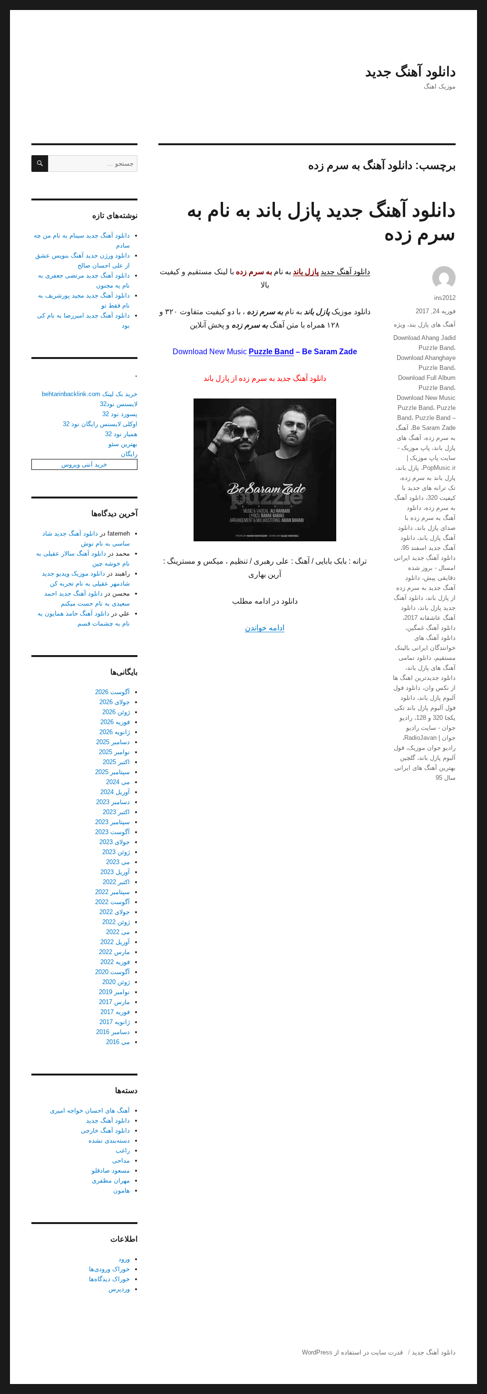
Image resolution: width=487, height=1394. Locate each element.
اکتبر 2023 (116, 812)
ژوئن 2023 (116, 852)
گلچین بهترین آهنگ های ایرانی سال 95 (425, 767)
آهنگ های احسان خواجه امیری (90, 1110)
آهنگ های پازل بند (432, 324)
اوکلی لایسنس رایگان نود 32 (100, 424)
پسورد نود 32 (119, 414)
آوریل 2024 (115, 792)
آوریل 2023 (115, 872)
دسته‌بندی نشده (109, 1140)
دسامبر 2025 (113, 742)
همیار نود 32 (121, 434)
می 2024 (118, 782)
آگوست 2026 (112, 692)
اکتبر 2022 (116, 882)
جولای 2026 (114, 702)
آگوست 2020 (112, 972)
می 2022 (118, 932)
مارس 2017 (114, 1002)
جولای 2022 (114, 912)
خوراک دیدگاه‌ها (109, 1279)
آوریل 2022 (115, 942)
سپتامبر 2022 (112, 892)
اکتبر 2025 (116, 762)
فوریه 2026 (115, 722)
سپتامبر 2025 (112, 772)
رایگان (129, 454)
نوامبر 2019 (114, 992)
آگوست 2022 (112, 902)
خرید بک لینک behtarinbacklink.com (89, 394)
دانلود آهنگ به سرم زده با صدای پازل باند (430, 517)
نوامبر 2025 (114, 752)
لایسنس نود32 (118, 404)
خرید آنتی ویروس (84, 464)
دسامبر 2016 (113, 1032)
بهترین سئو (122, 444)
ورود (124, 1259)
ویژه (399, 324)
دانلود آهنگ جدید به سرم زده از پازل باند (426, 587)
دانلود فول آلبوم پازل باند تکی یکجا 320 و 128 (425, 707)
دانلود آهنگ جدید (410, 71)
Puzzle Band (271, 352)
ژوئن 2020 (116, 982)
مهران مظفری (111, 1180)
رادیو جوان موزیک (432, 747)
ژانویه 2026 (114, 732)
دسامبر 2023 (113, 802)
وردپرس (119, 1289)
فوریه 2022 (115, 962)
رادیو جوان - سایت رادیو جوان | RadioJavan (427, 727)
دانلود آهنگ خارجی (105, 1130)
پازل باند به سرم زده (428, 477)
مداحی (121, 1160)
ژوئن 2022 (116, 922)
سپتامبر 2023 (112, 822)
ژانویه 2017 (114, 1022)
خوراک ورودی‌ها (109, 1269)
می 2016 (118, 1042)
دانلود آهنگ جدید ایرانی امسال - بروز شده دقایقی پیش (425, 567)
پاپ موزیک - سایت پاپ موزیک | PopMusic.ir (427, 457)
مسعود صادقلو (111, 1170)
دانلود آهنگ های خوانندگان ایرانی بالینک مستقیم (425, 647)
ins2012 (445, 297)
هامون (121, 1190)
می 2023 (118, 862)
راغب (123, 1150)
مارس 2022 (114, 952)
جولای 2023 (114, 842)
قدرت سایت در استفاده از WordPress (352, 1352)
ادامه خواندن (264, 628)
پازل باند (408, 467)
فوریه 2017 (115, 1012)
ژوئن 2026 (116, 712)
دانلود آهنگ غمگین (431, 627)
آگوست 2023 (112, 832)
